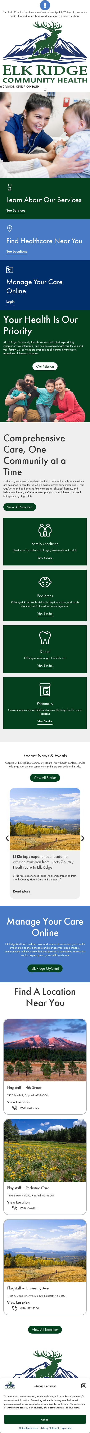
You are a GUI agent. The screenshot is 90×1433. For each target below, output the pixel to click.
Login (10, 301)
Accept (45, 1419)
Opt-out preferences (29, 1428)
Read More (21, 891)
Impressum (66, 1428)
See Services (15, 210)
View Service (45, 558)
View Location (18, 1102)
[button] (84, 1386)
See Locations (16, 251)
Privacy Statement (50, 1428)
